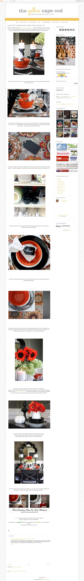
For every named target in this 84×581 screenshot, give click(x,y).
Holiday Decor (64, 22)
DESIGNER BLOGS (45, 579)
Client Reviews (32, 22)
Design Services (23, 22)
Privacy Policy (59, 104)
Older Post (48, 564)
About (39, 22)
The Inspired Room (60, 182)
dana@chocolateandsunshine (17, 539)
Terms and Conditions (71, 96)
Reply (12, 544)
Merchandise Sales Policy (68, 104)
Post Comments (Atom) (17, 566)
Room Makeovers (46, 22)
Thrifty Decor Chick (60, 181)
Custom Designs (55, 22)
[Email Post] (8, 530)
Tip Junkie (59, 180)
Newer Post (10, 564)
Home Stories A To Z (61, 190)
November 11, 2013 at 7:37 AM (29, 539)
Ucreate (58, 178)
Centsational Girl (60, 192)
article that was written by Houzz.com (26, 27)
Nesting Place (59, 187)
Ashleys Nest (59, 193)
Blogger (69, 230)
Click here (15, 518)
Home (17, 22)
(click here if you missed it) (20, 391)
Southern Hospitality (61, 186)
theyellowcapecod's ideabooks (64, 201)
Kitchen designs (61, 215)
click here (61, 96)
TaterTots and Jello (60, 184)
